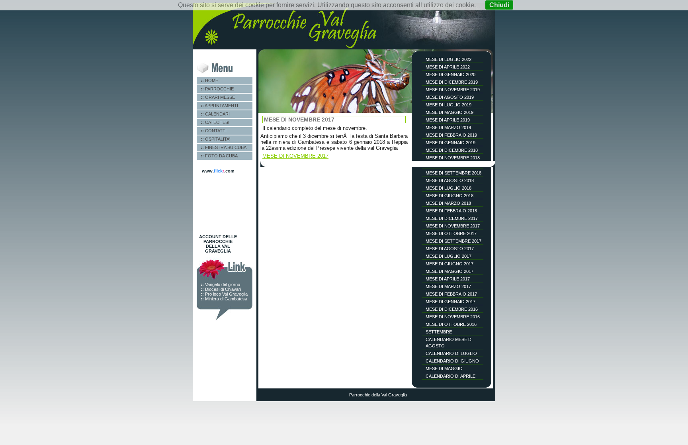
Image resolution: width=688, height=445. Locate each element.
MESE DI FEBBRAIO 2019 (451, 135)
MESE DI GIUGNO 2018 (449, 195)
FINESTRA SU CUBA (223, 147)
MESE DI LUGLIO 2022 (448, 59)
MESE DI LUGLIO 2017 (448, 256)
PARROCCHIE (217, 88)
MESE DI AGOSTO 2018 (450, 180)
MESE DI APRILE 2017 (448, 278)
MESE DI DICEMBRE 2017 (452, 218)
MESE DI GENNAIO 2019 (450, 142)
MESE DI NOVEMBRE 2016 (453, 316)
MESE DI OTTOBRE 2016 (451, 324)
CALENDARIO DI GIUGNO (452, 361)
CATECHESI (215, 122)
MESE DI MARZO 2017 (448, 286)
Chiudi (499, 5)
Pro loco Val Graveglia (224, 294)
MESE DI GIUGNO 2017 (449, 263)
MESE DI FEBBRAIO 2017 (451, 294)
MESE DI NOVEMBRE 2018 (453, 157)
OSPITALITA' (215, 139)
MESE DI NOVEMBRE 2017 (453, 225)
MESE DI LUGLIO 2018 (448, 188)
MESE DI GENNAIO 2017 (450, 301)
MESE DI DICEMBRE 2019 (452, 82)
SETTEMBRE (439, 331)
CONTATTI (214, 130)
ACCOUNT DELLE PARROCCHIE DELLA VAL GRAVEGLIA (218, 243)
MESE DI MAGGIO (444, 368)
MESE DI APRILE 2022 (448, 67)
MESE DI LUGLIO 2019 (448, 104)
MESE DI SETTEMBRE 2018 (453, 173)
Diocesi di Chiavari (221, 289)
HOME (209, 80)
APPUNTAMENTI (219, 105)
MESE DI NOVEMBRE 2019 (453, 89)
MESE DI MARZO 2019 (448, 127)
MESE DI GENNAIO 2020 (450, 74)
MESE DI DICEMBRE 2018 (452, 150)
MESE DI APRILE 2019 (448, 120)
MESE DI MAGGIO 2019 (449, 112)
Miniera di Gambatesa (224, 298)
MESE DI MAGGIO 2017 (449, 271)
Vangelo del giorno (220, 284)
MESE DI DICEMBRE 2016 (452, 309)
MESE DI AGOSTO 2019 (450, 97)
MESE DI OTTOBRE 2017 (451, 233)
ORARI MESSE (218, 97)
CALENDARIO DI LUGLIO (451, 353)
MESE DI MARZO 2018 (448, 203)
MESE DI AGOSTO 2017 (450, 248)
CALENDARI (215, 114)
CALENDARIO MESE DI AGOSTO (449, 342)
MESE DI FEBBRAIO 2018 (451, 210)
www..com (218, 171)
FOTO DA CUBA (219, 155)
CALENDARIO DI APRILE (450, 376)
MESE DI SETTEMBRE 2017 (453, 241)
